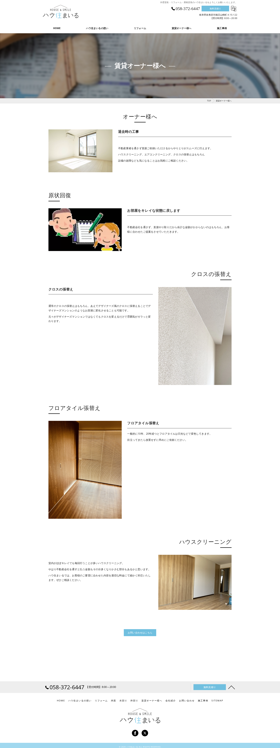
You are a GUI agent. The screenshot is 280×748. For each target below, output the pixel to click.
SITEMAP (217, 700)
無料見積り (215, 8)
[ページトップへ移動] (231, 687)
